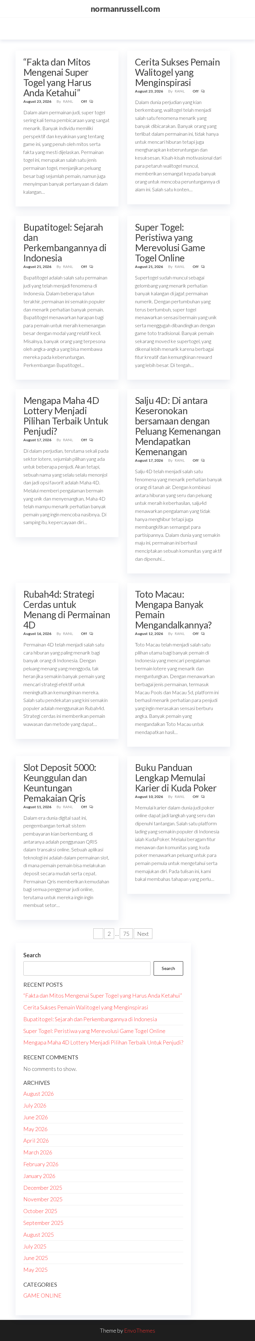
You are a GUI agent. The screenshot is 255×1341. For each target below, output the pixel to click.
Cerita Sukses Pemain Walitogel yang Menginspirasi (177, 72)
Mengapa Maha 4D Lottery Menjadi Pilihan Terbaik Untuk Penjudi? (65, 416)
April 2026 (36, 1140)
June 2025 (35, 1257)
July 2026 (34, 1105)
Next (143, 933)
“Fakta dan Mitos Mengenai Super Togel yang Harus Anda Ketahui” (57, 77)
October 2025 (40, 1210)
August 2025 (38, 1234)
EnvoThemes (139, 1330)
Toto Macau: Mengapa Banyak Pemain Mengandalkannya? (173, 609)
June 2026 (35, 1117)
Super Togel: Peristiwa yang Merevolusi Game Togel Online (170, 242)
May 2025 (35, 1269)
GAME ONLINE (42, 1295)
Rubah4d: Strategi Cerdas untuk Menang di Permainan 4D (66, 609)
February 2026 (40, 1164)
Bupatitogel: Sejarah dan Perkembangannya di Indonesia (65, 242)
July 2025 (34, 1246)
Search (32, 955)
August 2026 (38, 1093)
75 (126, 933)
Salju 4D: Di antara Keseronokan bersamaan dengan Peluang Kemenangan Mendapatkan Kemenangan (178, 426)
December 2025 (42, 1187)
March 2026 (37, 1152)
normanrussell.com (125, 9)
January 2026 (39, 1175)
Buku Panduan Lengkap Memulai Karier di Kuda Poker (176, 777)
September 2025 (43, 1222)
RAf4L (68, 101)
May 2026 (35, 1129)
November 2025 (43, 1199)
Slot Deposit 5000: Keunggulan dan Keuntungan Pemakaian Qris (59, 783)
